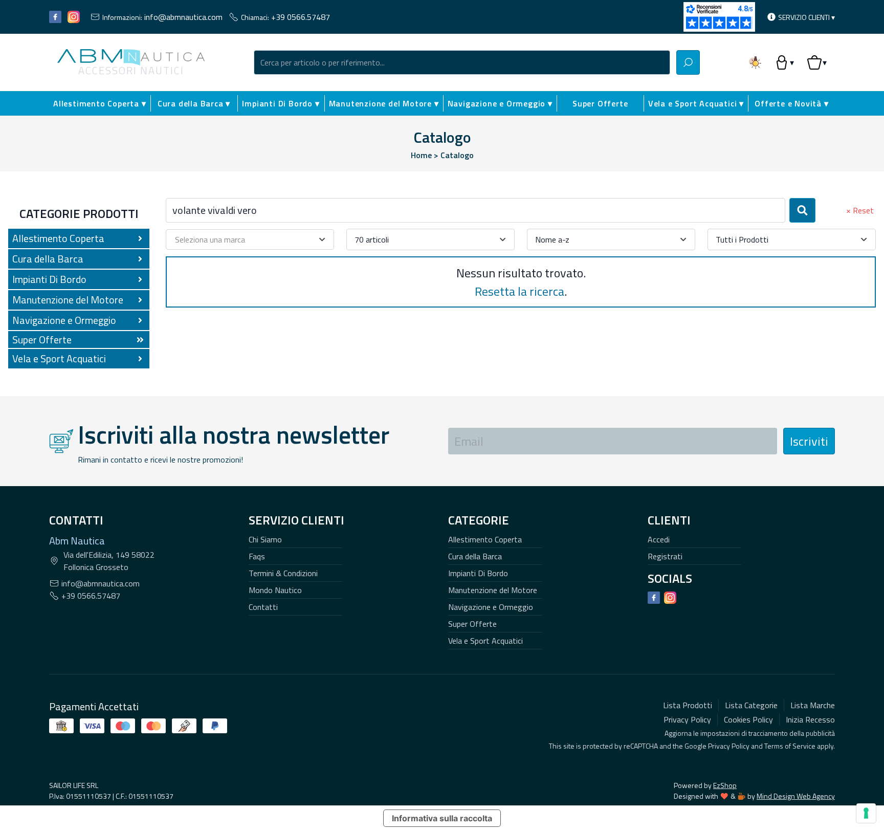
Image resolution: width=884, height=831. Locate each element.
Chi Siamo (265, 539)
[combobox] (462, 62)
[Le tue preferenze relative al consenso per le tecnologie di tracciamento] (866, 813)
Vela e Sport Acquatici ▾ (696, 103)
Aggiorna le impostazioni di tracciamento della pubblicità (750, 733)
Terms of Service (789, 745)
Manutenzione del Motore (492, 590)
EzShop (725, 785)
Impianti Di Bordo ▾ (280, 103)
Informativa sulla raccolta (442, 818)
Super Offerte (600, 103)
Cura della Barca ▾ (194, 103)
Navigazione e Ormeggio (490, 607)
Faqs (257, 556)
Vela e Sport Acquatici (485, 641)
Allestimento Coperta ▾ (99, 103)
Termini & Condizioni (283, 573)
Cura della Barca (475, 556)
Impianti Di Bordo (478, 573)
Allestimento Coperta (485, 539)
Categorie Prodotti (79, 213)
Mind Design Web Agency (796, 796)
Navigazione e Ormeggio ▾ (500, 103)
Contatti (263, 607)
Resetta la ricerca (519, 291)
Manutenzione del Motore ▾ (384, 103)
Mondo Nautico (275, 590)
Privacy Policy (728, 745)
